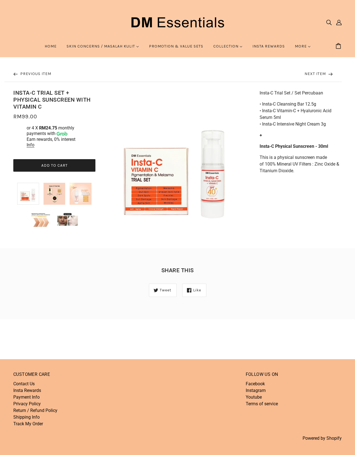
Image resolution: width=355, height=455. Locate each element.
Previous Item (35, 73)
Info (30, 145)
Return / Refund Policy (35, 410)
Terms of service (262, 403)
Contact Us (24, 383)
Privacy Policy (27, 403)
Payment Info (26, 397)
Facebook (255, 383)
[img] (329, 22)
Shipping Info (26, 417)
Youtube (254, 397)
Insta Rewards (27, 390)
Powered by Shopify (322, 438)
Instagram (256, 390)
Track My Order (28, 423)
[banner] (177, 21)
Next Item (316, 73)
